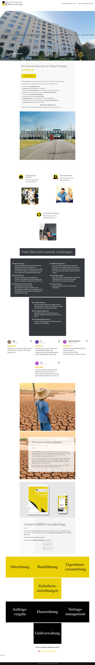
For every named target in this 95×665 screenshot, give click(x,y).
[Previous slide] (2, 36)
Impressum (49, 663)
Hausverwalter (6, 167)
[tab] (5, 167)
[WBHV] (12, 3)
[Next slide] (93, 36)
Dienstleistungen (18, 167)
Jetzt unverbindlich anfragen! (86, 3)
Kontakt (56, 663)
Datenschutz (53, 663)
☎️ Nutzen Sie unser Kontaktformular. (47, 651)
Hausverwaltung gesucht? (69, 3)
